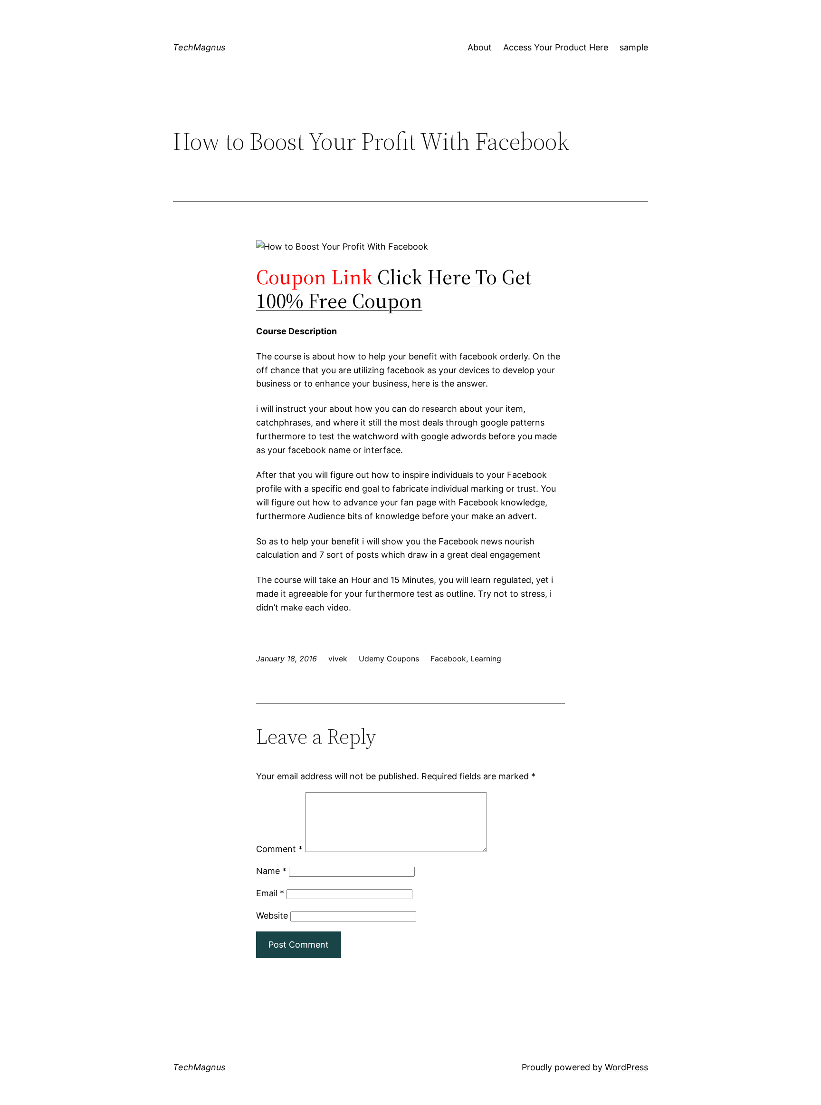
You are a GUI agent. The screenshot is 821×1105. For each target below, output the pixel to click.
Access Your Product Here (555, 47)
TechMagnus (199, 47)
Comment (279, 849)
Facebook (448, 658)
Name (271, 871)
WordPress (626, 1067)
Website (272, 916)
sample (634, 47)
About (480, 47)
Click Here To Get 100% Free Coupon (394, 289)
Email (270, 893)
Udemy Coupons (389, 658)
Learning (485, 658)
